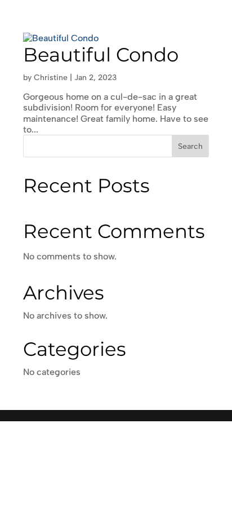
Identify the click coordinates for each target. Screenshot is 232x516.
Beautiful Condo (101, 55)
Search (190, 146)
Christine (51, 77)
